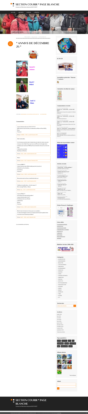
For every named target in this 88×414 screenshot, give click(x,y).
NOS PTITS (60, 281)
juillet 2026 (59, 314)
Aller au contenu (4, 1)
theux (58, 133)
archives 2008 (73, 343)
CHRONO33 (59, 233)
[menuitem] (14, 12)
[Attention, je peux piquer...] (66, 82)
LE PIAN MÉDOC (62, 144)
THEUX (58, 116)
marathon (66, 343)
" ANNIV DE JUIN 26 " (62, 180)
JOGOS (59, 273)
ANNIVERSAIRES (23, 114)
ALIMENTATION (61, 259)
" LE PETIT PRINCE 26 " (62, 176)
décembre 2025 (60, 324)
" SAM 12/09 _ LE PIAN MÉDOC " (68, 128)
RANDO (60, 290)
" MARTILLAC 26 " (61, 189)
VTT (59, 297)
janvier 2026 (59, 323)
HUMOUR (60, 271)
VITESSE (60, 295)
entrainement (60, 343)
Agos (58, 128)
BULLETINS (60, 262)
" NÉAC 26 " (60, 193)
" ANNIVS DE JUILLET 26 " (63, 171)
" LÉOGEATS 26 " (61, 197)
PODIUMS (60, 286)
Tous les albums (73, 375)
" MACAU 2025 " (27, 36)
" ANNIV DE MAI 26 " (62, 184)
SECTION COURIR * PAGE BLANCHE (37, 4)
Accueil (13, 12)
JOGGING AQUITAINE (61, 227)
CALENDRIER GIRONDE (62, 224)
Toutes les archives (61, 332)
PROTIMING (59, 234)
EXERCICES (60, 270)
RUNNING (59, 238)
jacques (59, 109)
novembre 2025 (60, 326)
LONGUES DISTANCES (62, 275)
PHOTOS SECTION (36, 114)
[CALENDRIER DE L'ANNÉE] (59, 95)
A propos (36, 12)
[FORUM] (66, 66)
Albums (28, 12)
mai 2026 (59, 317)
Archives (20, 12)
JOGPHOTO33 (60, 226)
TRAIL (59, 293)
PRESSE (60, 288)
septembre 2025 (60, 329)
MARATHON (61, 277)
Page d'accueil (34, 36)
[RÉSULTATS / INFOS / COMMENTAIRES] (65, 248)
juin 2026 (59, 316)
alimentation (64, 340)
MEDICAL (60, 279)
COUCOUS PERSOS (29, 114)
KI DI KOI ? (64, 133)
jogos (58, 346)
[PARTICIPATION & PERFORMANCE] (70, 211)
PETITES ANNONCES (62, 282)
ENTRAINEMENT (61, 268)
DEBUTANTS (61, 266)
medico (59, 340)
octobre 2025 (60, 328)
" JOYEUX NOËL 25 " (42, 36)
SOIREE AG (60, 291)
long (73, 340)
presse (69, 340)
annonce (70, 346)
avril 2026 (59, 319)
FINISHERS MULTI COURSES (63, 229)
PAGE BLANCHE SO (61, 236)
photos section (64, 346)
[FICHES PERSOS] (61, 211)
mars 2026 (59, 321)
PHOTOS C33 (60, 231)
